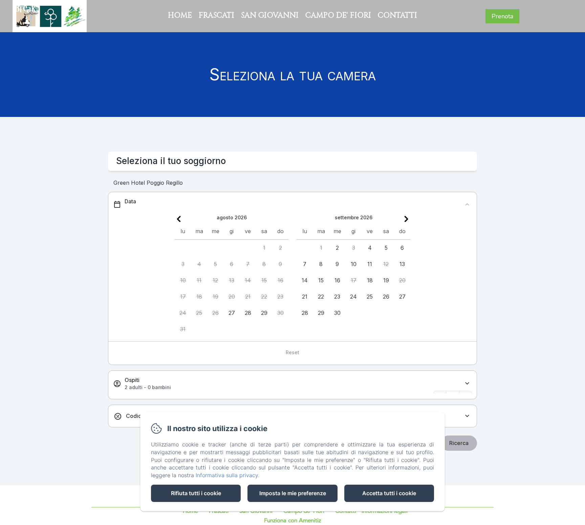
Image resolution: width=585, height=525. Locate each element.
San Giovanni (270, 15)
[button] (264, 248)
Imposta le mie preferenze (292, 493)
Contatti (397, 15)
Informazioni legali (385, 511)
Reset (292, 352)
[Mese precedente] (179, 219)
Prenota (502, 16)
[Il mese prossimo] (406, 219)
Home (180, 15)
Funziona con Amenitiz (292, 521)
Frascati (216, 15)
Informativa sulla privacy (227, 475)
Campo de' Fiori (338, 15)
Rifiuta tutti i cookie (196, 493)
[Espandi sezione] (467, 383)
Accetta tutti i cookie (389, 493)
